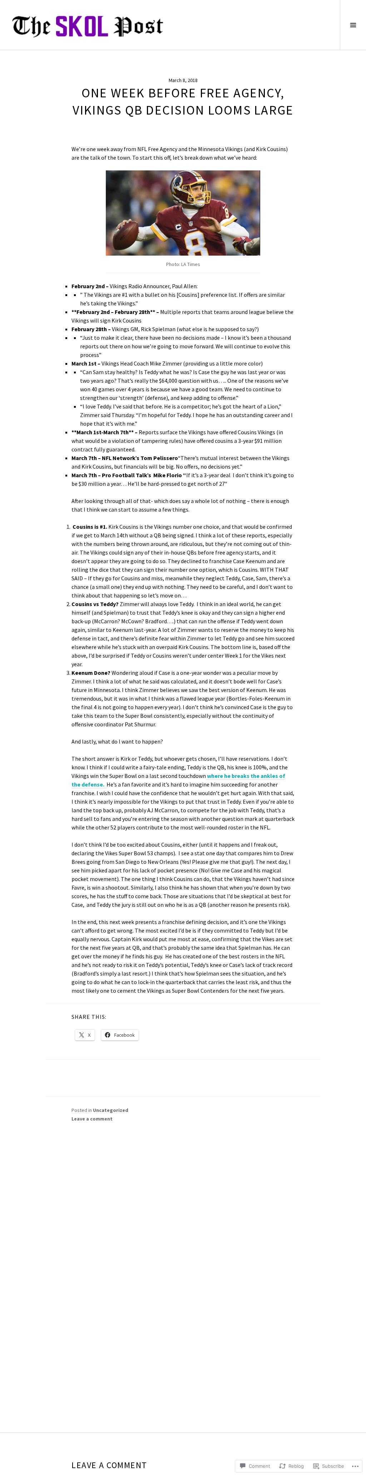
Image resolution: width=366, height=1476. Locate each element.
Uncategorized (110, 1110)
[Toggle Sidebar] (353, 25)
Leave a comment (92, 1119)
